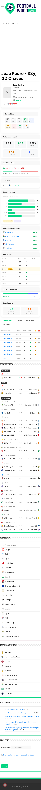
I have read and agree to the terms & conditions (18, 755)
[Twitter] (17, 786)
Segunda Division (11, 627)
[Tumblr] (23, 786)
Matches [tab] (6, 325)
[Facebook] (15, 786)
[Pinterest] (19, 786)
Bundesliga (9, 563)
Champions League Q (12, 586)
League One (9, 609)
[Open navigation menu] (3, 6)
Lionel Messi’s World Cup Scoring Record (18, 713)
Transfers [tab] (30, 321)
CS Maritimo (9, 232)
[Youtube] (22, 786)
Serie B (7, 577)
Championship (10, 591)
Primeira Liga (8, 334)
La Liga (7, 549)
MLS (5, 358)
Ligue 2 (7, 613)
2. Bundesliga (9, 581)
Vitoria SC (8, 248)
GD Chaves (19, 100)
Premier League (10, 545)
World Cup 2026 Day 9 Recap (14, 709)
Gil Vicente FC (9, 244)
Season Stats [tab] (8, 321)
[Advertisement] (20, 48)
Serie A (7, 554)
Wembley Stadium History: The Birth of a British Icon (22, 716)
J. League (8, 600)
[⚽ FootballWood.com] (20, 8)
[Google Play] (28, 786)
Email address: (6, 747)
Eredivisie (8, 568)
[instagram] (26, 786)
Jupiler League (10, 604)
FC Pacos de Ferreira (12, 236)
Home (3, 23)
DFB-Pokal (8, 595)
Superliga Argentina (12, 636)
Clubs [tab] (19, 321)
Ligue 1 (7, 559)
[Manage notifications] (5, 785)
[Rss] (13, 786)
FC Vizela (8, 240)
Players (8, 23)
